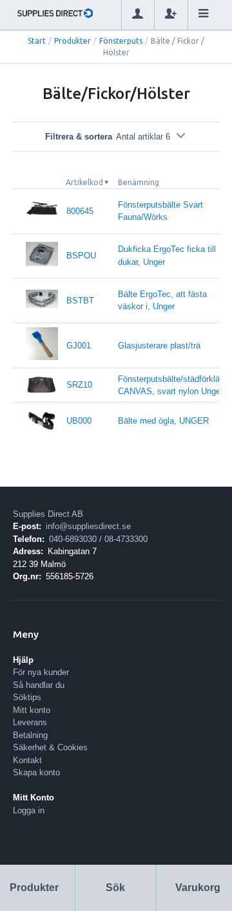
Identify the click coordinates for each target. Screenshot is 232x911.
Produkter (72, 41)
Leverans (30, 722)
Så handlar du (38, 685)
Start (37, 41)
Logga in (28, 810)
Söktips (27, 697)
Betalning (30, 735)
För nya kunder (41, 672)
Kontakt (27, 760)
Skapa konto (36, 772)
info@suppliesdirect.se (88, 526)
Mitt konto (31, 710)
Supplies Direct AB (48, 514)
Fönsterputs (120, 41)
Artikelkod (84, 182)
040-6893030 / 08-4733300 (98, 539)
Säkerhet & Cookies (50, 747)
